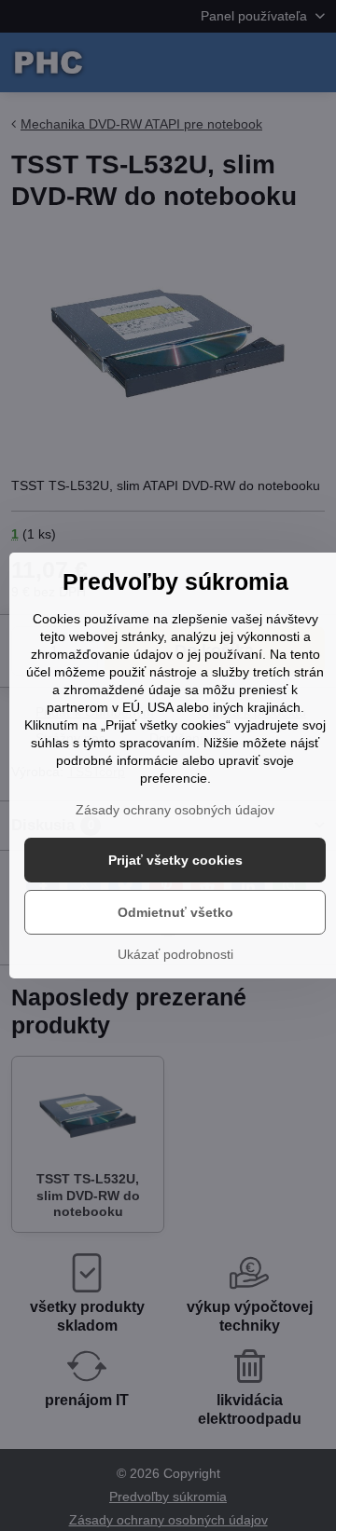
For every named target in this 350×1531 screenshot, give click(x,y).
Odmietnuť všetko (175, 912)
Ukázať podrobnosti (175, 954)
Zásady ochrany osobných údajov (175, 809)
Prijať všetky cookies (175, 860)
